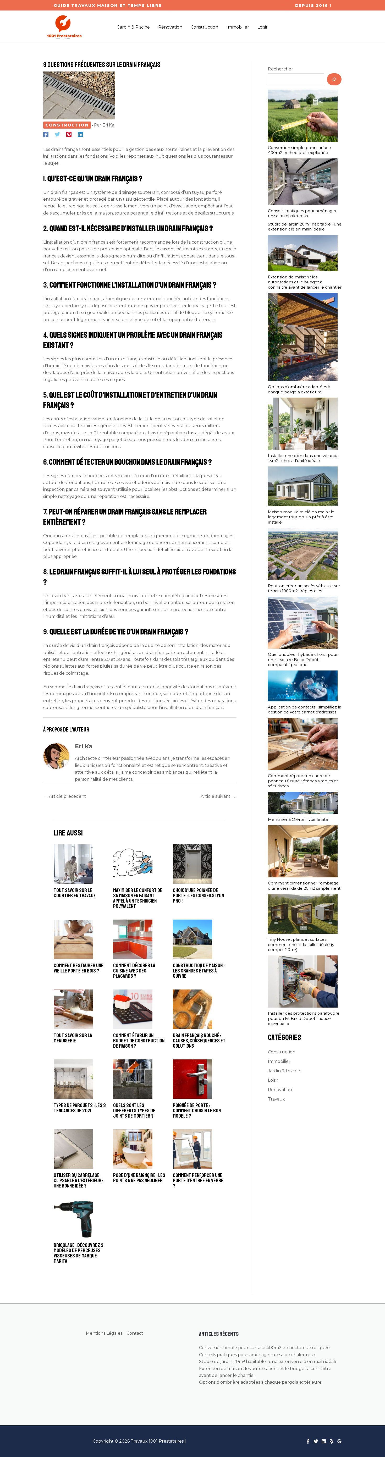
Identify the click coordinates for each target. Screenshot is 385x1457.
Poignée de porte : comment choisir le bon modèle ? (197, 1110)
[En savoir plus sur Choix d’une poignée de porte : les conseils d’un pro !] (192, 863)
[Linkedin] (80, 134)
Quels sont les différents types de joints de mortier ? (134, 1110)
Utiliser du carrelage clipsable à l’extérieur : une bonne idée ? (78, 1180)
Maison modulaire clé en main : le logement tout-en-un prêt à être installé (301, 517)
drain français (64, 192)
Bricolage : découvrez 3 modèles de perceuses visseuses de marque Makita (78, 1253)
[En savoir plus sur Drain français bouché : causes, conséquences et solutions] (192, 1009)
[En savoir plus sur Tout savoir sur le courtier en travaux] (73, 863)
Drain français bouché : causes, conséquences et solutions (199, 1040)
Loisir (273, 1080)
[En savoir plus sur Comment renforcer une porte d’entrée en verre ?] (192, 1148)
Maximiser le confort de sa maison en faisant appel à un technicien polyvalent (137, 898)
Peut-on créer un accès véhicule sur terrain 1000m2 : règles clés (304, 588)
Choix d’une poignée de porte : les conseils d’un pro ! (198, 895)
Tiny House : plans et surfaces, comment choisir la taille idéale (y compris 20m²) (301, 944)
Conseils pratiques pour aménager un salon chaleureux (302, 213)
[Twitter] (57, 134)
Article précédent (65, 796)
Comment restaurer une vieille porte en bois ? (78, 968)
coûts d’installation (70, 418)
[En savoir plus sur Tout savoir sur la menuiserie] (73, 1009)
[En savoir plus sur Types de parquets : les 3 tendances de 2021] (73, 1078)
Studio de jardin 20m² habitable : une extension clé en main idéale (305, 227)
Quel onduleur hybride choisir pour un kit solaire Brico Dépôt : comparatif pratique (303, 659)
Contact (134, 1333)
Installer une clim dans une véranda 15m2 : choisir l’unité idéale (303, 458)
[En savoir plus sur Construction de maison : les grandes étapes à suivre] (192, 939)
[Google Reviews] (339, 1441)
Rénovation (280, 1089)
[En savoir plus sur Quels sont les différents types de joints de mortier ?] (132, 1078)
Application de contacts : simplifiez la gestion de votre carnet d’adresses (304, 710)
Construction (67, 125)
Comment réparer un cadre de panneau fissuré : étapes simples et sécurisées (303, 780)
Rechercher (280, 69)
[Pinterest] (69, 134)
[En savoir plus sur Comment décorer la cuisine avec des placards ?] (132, 939)
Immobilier (279, 1061)
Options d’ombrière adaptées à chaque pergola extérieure (299, 389)
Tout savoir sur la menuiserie (73, 1038)
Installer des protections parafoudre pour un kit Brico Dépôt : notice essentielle (303, 1018)
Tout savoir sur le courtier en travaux (75, 893)
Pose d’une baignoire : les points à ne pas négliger (139, 1178)
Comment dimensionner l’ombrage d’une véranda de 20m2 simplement (304, 886)
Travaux (276, 1099)
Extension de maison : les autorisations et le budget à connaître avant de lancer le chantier (305, 282)
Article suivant (218, 796)
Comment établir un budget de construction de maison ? (138, 1040)
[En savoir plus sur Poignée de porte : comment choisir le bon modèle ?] (192, 1078)
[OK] (334, 79)
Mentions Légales (104, 1333)
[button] (107, 5)
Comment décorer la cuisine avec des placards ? (134, 970)
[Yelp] (331, 1441)
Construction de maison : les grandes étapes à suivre (198, 970)
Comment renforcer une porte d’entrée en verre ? (198, 1180)
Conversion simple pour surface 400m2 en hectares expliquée (299, 150)
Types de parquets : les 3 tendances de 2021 (80, 1108)
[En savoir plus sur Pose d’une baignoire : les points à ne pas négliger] (132, 1148)
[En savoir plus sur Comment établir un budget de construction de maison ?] (132, 1009)
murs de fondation (201, 365)
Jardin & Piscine (284, 1070)
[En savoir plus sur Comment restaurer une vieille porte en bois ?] (73, 939)
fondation (217, 298)
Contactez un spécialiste (120, 707)
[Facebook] (45, 134)
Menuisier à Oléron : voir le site (298, 819)
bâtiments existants (196, 248)
